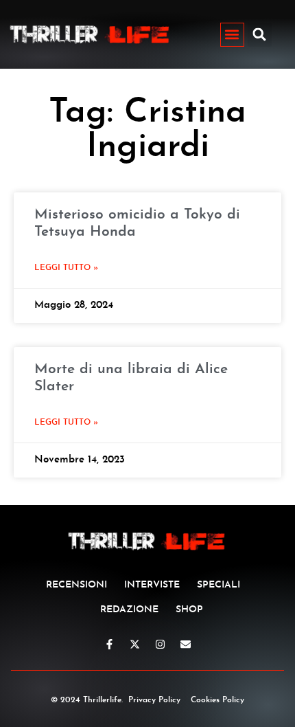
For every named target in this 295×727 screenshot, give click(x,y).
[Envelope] (185, 644)
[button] (232, 35)
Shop (189, 610)
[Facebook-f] (109, 644)
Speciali (218, 585)
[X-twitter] (135, 644)
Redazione (129, 610)
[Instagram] (160, 644)
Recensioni (76, 585)
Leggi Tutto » (66, 268)
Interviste (152, 585)
